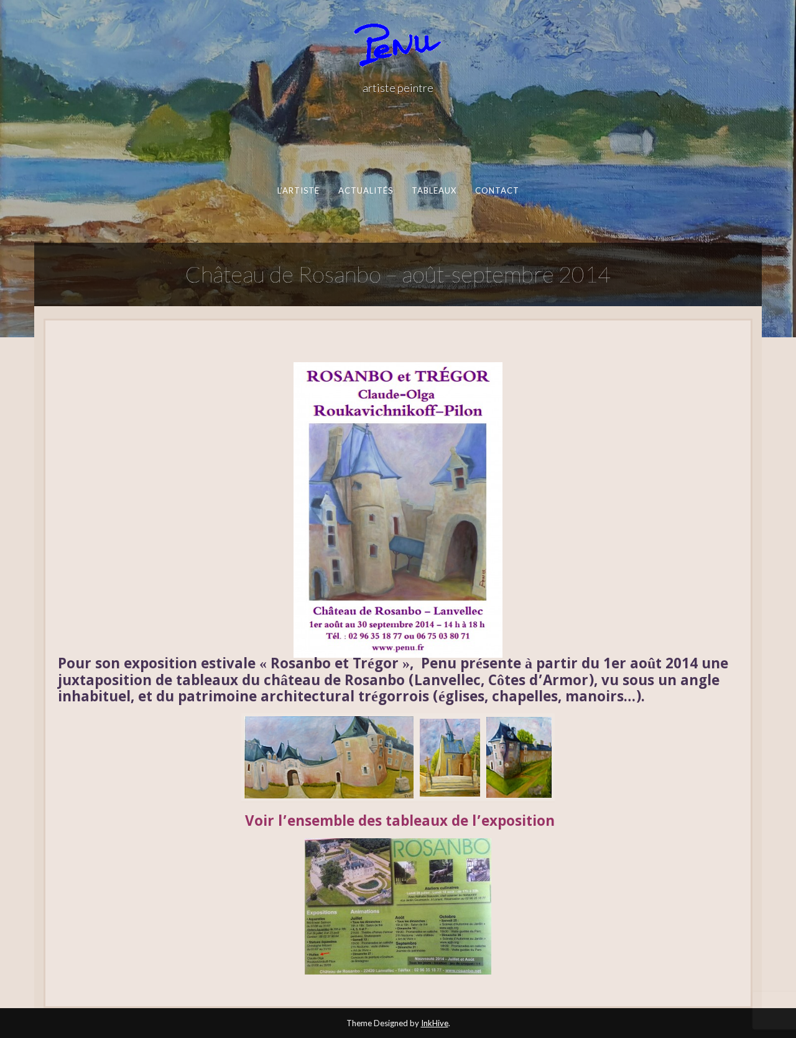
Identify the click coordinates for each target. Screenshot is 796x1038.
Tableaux (433, 190)
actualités (365, 190)
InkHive (434, 1023)
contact (496, 190)
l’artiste (298, 190)
